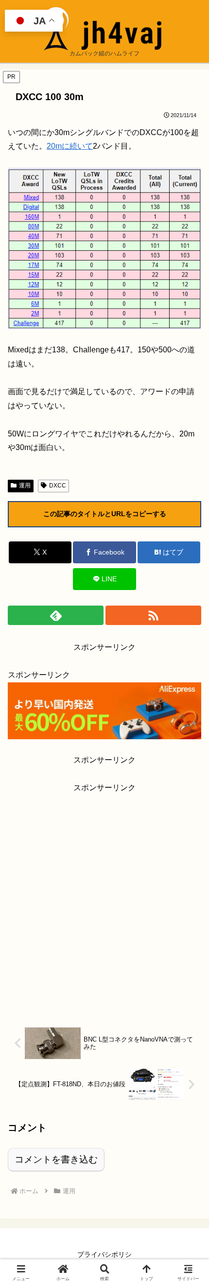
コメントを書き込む (56, 1159)
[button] (188, 1188)
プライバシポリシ (104, 1254)
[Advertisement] (104, 899)
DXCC (57, 485)
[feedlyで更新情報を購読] (56, 615)
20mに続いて (70, 146)
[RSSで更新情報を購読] (153, 615)
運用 (25, 485)
